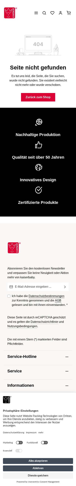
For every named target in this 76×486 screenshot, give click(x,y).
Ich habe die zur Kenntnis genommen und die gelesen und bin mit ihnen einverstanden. (40, 300)
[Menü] (36, 13)
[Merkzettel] (52, 13)
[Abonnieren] (65, 287)
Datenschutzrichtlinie (44, 321)
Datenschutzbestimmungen (46, 296)
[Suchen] (44, 13)
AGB (58, 300)
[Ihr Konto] (60, 13)
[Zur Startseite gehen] (10, 13)
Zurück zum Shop (38, 97)
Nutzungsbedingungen (22, 326)
